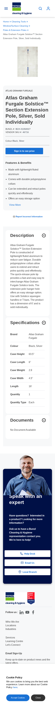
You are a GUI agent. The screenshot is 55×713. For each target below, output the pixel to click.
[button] (50, 566)
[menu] (6, 8)
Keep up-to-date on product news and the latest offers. (28, 661)
